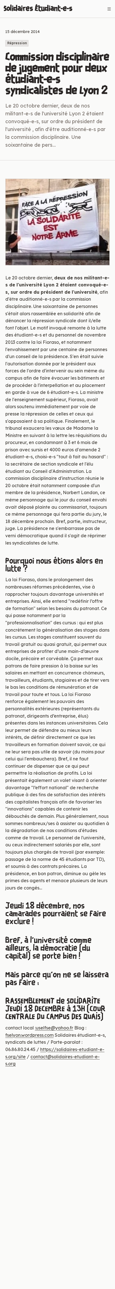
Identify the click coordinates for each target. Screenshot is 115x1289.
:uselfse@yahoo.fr (54, 1028)
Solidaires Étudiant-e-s (38, 9)
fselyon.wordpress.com (29, 1035)
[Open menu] (109, 9)
